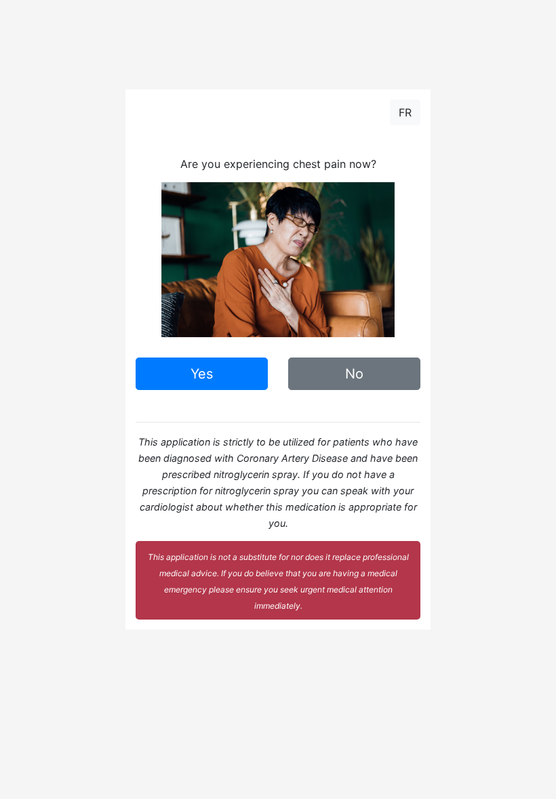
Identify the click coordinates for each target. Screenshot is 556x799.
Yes (202, 374)
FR (405, 112)
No (354, 374)
